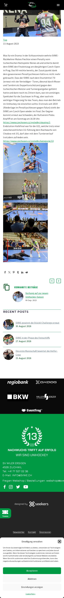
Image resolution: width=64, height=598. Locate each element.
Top (5, 39)
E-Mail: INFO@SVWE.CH (17, 475)
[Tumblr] (18, 272)
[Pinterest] (14, 272)
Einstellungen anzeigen (32, 587)
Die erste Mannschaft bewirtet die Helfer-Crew (37, 352)
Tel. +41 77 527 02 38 (15, 471)
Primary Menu (58, 5)
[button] (59, 541)
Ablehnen (32, 578)
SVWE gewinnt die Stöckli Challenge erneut (37, 322)
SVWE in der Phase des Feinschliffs (33, 337)
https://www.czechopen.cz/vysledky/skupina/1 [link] (26, 122)
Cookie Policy (30, 594)
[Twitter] (9, 272)
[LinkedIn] (22, 272)
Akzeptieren (32, 570)
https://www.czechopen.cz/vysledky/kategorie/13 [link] (28, 140)
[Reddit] (26, 272)
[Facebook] (5, 272)
